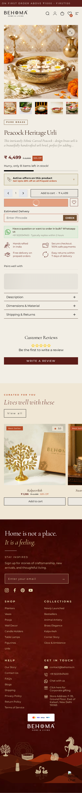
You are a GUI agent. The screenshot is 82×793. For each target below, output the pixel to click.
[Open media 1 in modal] (71, 32)
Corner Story (52, 637)
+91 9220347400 (59, 673)
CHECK (69, 217)
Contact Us (11, 672)
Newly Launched (54, 608)
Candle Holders (14, 631)
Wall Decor (11, 625)
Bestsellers (50, 614)
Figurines (10, 642)
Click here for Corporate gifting (60, 689)
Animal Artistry (53, 619)
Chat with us (57, 680)
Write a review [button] (41, 360)
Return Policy (13, 701)
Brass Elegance (53, 625)
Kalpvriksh (50, 631)
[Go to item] (10, 108)
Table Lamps (12, 637)
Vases (8, 614)
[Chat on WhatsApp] (73, 776)
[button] (70, 13)
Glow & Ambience (54, 642)
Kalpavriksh (34, 490)
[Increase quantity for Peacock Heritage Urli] (23, 193)
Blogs (8, 684)
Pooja (8, 619)
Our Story (10, 667)
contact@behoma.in (62, 667)
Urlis (7, 648)
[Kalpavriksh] (34, 454)
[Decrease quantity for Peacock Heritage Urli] (8, 193)
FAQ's (8, 678)
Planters (10, 608)
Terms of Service (14, 707)
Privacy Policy (13, 695)
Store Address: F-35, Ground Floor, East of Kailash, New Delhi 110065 (62, 701)
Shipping (10, 690)
